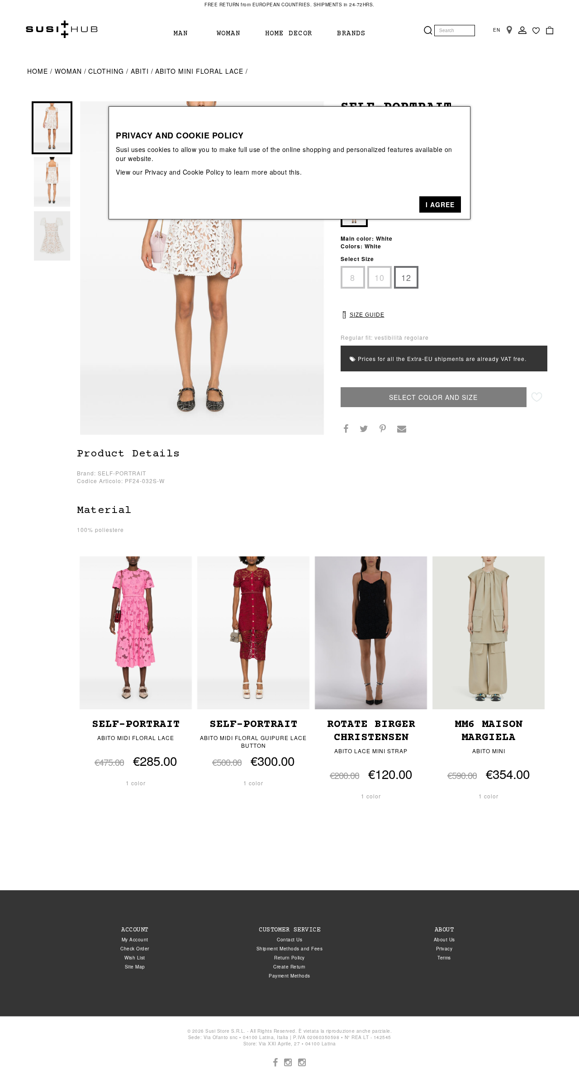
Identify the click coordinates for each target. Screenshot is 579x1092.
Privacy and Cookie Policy (184, 171)
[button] (440, 204)
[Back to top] (553, 1066)
